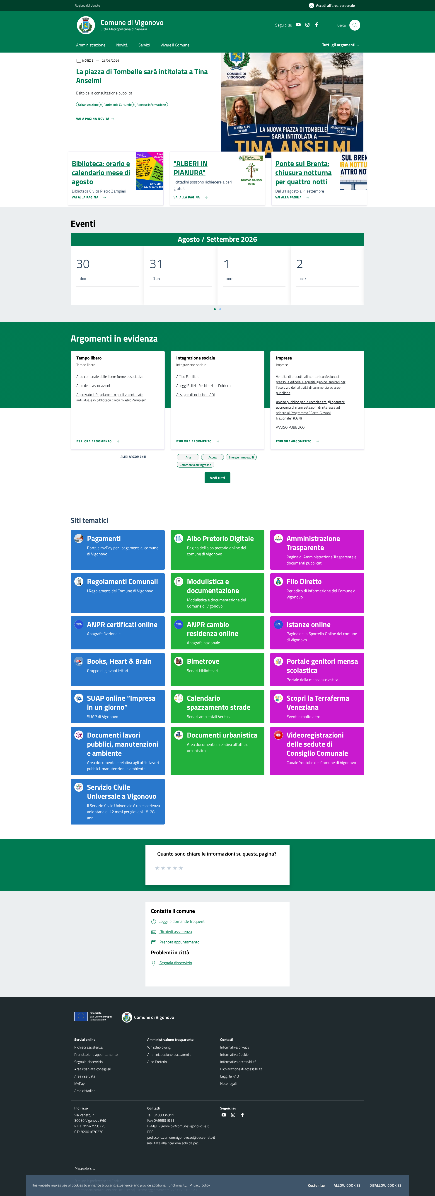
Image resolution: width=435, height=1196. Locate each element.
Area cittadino (84, 1090)
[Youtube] (296, 25)
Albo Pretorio (157, 1061)
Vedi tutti (217, 477)
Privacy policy (200, 1185)
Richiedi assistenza (88, 1047)
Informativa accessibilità (238, 1061)
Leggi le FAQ (229, 1076)
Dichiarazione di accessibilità (241, 1069)
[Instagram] (305, 25)
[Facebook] (314, 25)
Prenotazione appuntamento (96, 1054)
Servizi (144, 45)
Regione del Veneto (87, 5)
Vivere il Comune (175, 45)
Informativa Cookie (234, 1054)
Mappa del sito (85, 1168)
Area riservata (84, 1076)
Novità (122, 45)
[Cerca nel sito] (354, 25)
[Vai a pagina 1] (215, 309)
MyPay (79, 1083)
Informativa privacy (234, 1047)
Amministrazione (90, 45)
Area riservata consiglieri (92, 1069)
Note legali (228, 1083)
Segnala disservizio (88, 1061)
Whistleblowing (159, 1047)
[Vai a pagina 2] (220, 309)
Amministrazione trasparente (169, 1054)
